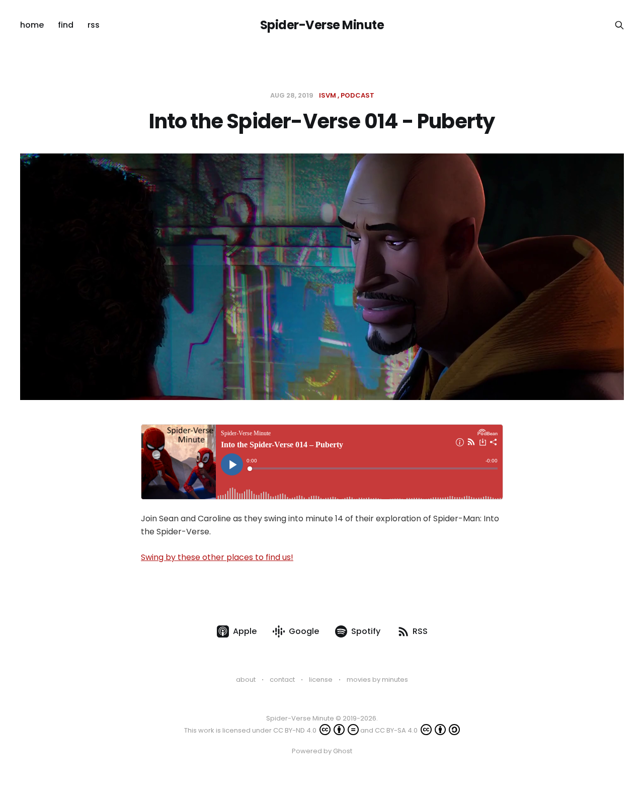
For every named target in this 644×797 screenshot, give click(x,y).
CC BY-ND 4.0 (295, 730)
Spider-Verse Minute (322, 25)
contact (282, 679)
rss (94, 25)
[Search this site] (619, 25)
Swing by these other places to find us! (217, 557)
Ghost (342, 751)
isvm (327, 95)
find (65, 25)
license (321, 679)
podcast (357, 95)
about (246, 679)
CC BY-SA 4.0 (397, 730)
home (32, 25)
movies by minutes (377, 679)
